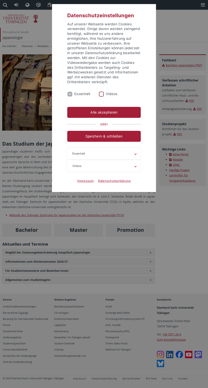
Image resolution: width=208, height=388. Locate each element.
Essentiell (82, 94)
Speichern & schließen (104, 136)
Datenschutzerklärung (114, 181)
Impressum (85, 181)
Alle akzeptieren (103, 112)
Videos (112, 94)
